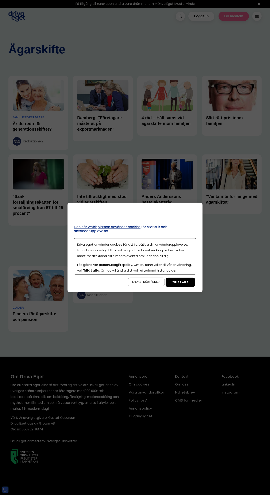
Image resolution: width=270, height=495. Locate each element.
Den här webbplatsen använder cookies (107, 227)
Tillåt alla (180, 282)
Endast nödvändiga (146, 281)
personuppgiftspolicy (115, 264)
